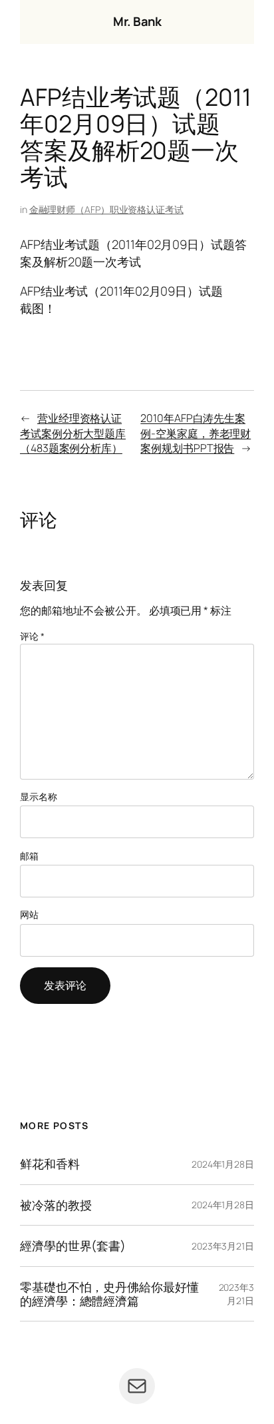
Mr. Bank (137, 21)
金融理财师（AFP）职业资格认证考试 (106, 209)
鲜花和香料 (50, 1164)
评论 (32, 636)
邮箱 (29, 855)
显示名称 (38, 796)
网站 (29, 914)
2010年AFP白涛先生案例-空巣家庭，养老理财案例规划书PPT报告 (195, 433)
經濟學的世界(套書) (73, 1246)
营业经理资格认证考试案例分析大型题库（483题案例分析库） (73, 433)
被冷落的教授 (55, 1205)
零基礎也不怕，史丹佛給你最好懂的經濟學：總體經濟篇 (109, 1293)
